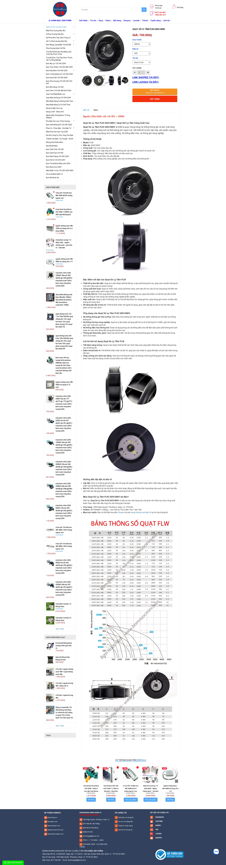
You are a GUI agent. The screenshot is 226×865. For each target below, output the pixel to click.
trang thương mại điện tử (141, 512)
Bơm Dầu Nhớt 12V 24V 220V (57, 70)
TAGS (95, 110)
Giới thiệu (83, 20)
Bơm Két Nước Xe (52, 178)
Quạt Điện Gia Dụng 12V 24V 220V (58, 98)
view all (141, 760)
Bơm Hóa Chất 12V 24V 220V (57, 78)
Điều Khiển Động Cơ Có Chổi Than (58, 105)
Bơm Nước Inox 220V (53, 167)
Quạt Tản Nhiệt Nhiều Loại (55, 94)
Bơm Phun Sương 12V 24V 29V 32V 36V (59, 82)
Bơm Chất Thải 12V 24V (55, 149)
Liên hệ (166, 20)
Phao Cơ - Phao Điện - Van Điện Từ (58, 128)
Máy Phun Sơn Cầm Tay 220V (57, 132)
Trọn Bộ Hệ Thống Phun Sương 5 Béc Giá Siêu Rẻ (64, 645)
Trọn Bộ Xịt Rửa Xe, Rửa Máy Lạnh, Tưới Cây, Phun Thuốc (59, 53)
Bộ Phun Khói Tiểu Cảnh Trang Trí (58, 38)
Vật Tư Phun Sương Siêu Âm (56, 41)
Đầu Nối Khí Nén (52, 146)
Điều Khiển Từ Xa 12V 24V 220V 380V (59, 170)
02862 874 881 (87, 832)
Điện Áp (135, 49)
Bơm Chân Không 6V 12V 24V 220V (59, 125)
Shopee (127, 20)
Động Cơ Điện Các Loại (54, 108)
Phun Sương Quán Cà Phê (55, 48)
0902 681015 (87, 828)
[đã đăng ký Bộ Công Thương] (169, 854)
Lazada (136, 20)
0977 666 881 (87, 823)
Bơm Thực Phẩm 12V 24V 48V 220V (59, 67)
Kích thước (137, 40)
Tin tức (93, 20)
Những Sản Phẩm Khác (54, 142)
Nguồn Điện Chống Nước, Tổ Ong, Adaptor (58, 116)
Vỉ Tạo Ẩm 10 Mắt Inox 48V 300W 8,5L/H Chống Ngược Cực (64, 195)
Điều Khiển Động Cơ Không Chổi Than (59, 101)
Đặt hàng (117, 20)
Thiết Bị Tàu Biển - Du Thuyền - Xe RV (59, 139)
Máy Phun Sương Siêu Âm (55, 31)
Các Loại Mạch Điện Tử (54, 174)
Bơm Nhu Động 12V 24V (55, 87)
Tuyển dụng (155, 20)
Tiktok (145, 20)
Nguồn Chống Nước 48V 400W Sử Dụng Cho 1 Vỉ (170, 788)
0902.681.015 (160, 15)
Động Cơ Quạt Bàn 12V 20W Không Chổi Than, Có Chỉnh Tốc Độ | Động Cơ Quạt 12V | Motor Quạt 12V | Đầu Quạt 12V (64, 712)
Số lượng (136, 68)
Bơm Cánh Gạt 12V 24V (54, 153)
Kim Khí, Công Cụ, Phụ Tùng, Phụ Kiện (59, 135)
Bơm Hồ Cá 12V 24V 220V (55, 160)
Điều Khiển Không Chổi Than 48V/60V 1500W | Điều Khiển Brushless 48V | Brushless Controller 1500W (64, 300)
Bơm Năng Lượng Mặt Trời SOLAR (58, 45)
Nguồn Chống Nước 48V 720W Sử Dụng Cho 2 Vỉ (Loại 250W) (64, 228)
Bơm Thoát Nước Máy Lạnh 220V (58, 163)
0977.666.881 (160, 12)
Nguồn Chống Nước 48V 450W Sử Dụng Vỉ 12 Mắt (64, 384)
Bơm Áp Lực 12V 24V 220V (56, 63)
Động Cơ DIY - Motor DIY (55, 112)
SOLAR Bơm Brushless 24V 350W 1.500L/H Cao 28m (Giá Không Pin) (64, 211)
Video (108, 20)
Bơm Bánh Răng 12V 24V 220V (57, 156)
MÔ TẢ (86, 110)
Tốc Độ (135, 58)
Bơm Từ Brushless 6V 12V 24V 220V (59, 74)
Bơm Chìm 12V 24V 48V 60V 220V (58, 90)
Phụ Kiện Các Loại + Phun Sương (58, 121)
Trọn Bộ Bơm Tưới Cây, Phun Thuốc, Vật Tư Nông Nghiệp (59, 59)
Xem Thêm (60, 629)
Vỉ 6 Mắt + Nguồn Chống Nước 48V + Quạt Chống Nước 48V (64, 671)
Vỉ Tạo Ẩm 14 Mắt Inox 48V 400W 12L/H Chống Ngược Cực (64, 529)
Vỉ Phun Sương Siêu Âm (55, 34)
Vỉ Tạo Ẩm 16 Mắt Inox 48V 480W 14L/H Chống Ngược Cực (64, 546)
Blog (101, 20)
